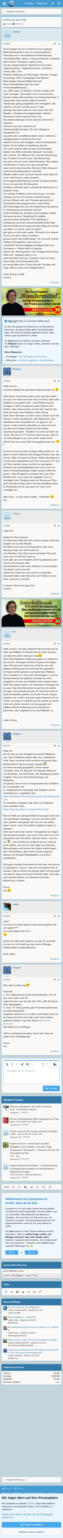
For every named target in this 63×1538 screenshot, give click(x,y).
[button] (7, 1064)
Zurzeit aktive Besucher (15, 1265)
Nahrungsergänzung (33, 1175)
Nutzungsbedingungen (35, 1493)
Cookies (8, 1488)
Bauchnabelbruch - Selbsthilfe (22, 1317)
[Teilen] (55, 44)
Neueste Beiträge (11, 1302)
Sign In (12, 1252)
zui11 (12, 1156)
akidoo (12, 1122)
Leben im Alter (14, 1313)
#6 (59, 916)
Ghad (12, 1109)
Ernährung (12, 1358)
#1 (59, 44)
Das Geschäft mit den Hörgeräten (23, 1307)
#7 (59, 980)
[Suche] (59, 4)
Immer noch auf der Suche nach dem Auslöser (34, 1131)
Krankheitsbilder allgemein (26, 1109)
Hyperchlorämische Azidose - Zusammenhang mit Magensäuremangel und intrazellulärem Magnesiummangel (33, 1168)
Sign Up (31, 1252)
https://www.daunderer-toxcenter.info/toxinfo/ (26, 809)
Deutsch (20, 1488)
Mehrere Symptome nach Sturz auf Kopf (30, 1106)
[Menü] (4, 4)
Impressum (17, 1493)
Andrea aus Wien (16, 1175)
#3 (59, 526)
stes (58, 1382)
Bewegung (13, 1323)
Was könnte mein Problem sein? (29, 1122)
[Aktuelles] (53, 4)
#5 (59, 746)
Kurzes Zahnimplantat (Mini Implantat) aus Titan (34, 1119)
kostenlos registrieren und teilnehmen (36, 360)
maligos (13, 1134)
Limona (9, 24)
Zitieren (56, 282)
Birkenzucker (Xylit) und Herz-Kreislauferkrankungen (32, 1340)
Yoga (18, 1156)
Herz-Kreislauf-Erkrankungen (21, 1345)
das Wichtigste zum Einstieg (32, 356)
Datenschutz (52, 1493)
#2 (59, 381)
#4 (59, 644)
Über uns (6, 1493)
